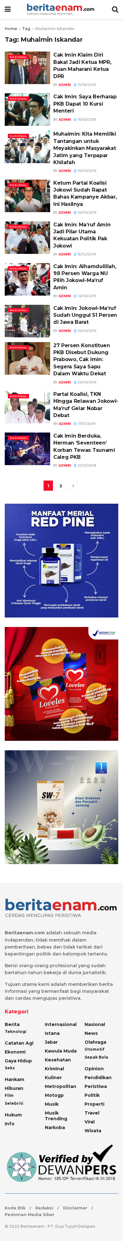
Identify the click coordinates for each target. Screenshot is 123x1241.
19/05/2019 (86, 85)
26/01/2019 (87, 382)
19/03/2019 (87, 171)
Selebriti (14, 1103)
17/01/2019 (86, 424)
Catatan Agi (19, 1043)
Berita (12, 1024)
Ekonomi (15, 1052)
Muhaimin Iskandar (54, 28)
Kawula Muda (61, 1051)
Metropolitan (60, 1086)
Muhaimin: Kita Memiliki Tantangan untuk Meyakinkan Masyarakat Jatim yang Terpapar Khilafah (84, 148)
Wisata (93, 1130)
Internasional (61, 1024)
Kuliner (53, 1077)
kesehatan (58, 1060)
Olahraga (95, 1042)
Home (11, 28)
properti (94, 1104)
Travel (92, 1113)
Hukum (13, 1115)
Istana (52, 1033)
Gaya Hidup (18, 1061)
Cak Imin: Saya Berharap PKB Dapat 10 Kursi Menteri (85, 104)
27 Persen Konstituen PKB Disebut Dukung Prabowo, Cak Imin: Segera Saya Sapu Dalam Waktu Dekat (81, 359)
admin (65, 85)
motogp (54, 1095)
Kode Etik (15, 1207)
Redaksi (44, 1207)
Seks (10, 1068)
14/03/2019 (87, 213)
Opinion (94, 1069)
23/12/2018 (86, 466)
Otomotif (94, 1049)
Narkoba (55, 1127)
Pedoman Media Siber (30, 1214)
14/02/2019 (87, 296)
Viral (90, 1122)
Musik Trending (56, 1115)
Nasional (18, 56)
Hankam (14, 1079)
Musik (52, 1104)
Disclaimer (75, 1207)
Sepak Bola (96, 1057)
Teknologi (15, 1031)
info (10, 1124)
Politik (92, 1095)
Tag (26, 28)
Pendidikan (98, 1077)
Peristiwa (96, 1086)
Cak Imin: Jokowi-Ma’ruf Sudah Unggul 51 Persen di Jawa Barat (85, 315)
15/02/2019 (86, 254)
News (91, 1033)
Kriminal (54, 1069)
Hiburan (14, 1088)
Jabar (51, 1042)
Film (9, 1095)
